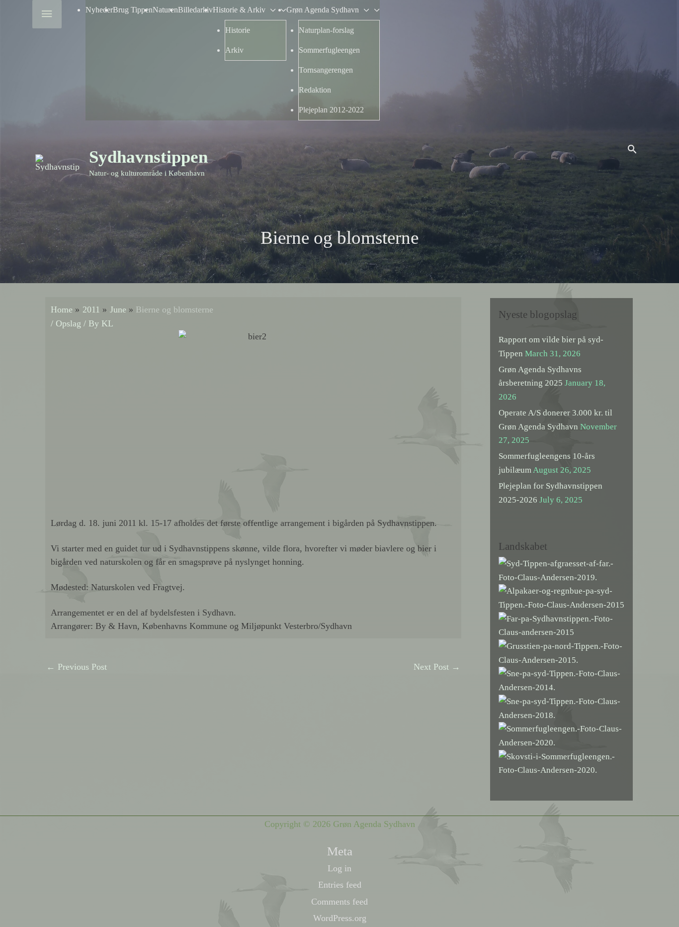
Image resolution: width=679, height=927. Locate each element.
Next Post (437, 667)
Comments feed (339, 902)
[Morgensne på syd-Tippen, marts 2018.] (561, 707)
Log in (339, 868)
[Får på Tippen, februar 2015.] (561, 624)
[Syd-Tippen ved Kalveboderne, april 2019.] (561, 569)
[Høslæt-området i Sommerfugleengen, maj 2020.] (561, 735)
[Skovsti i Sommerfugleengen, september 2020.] (561, 762)
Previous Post (76, 667)
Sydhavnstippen (148, 157)
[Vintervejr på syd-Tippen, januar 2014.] (561, 680)
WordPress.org (339, 918)
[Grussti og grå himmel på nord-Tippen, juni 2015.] (561, 652)
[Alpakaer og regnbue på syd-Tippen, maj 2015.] (561, 597)
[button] (632, 149)
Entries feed (339, 885)
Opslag (68, 323)
